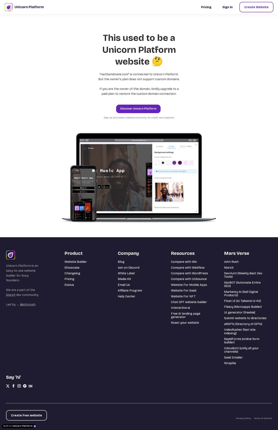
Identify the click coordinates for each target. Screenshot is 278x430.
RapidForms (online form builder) (241, 340)
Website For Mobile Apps (189, 285)
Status (69, 285)
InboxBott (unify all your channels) (241, 349)
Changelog (72, 273)
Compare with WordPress (189, 273)
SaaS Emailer (233, 357)
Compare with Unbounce (189, 279)
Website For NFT (183, 296)
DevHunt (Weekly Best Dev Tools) (243, 274)
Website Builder (75, 262)
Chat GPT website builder (189, 302)
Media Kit (124, 279)
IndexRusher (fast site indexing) (239, 331)
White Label (126, 273)
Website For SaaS (183, 290)
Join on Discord (128, 267)
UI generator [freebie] (239, 312)
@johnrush (28, 304)
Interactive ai (180, 307)
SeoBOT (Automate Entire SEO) (242, 284)
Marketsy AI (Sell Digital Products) (241, 293)
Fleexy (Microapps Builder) (243, 307)
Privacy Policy (243, 418)
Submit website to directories (245, 318)
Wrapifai (230, 363)
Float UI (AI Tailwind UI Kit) (242, 301)
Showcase (71, 267)
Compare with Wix (184, 262)
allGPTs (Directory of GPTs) (243, 324)
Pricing (69, 279)
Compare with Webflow (188, 267)
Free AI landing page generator (185, 315)
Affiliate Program (130, 290)
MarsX (11, 295)
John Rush (231, 262)
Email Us (124, 285)
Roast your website (185, 322)
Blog (121, 262)
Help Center (126, 296)
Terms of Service (263, 418)
